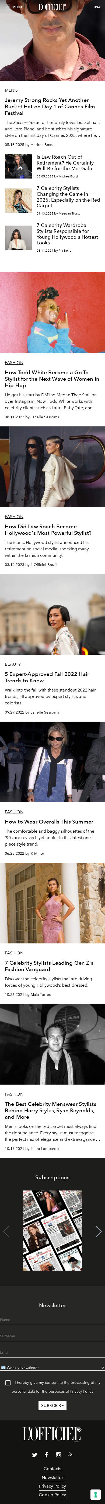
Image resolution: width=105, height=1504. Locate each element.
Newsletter (52, 1477)
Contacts (52, 1468)
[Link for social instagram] (58, 1456)
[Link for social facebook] (46, 1456)
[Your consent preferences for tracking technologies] (95, 1494)
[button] (98, 1232)
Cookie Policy (52, 1494)
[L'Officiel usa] (52, 7)
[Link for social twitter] (34, 1456)
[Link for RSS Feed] (70, 1455)
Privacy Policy (81, 1391)
